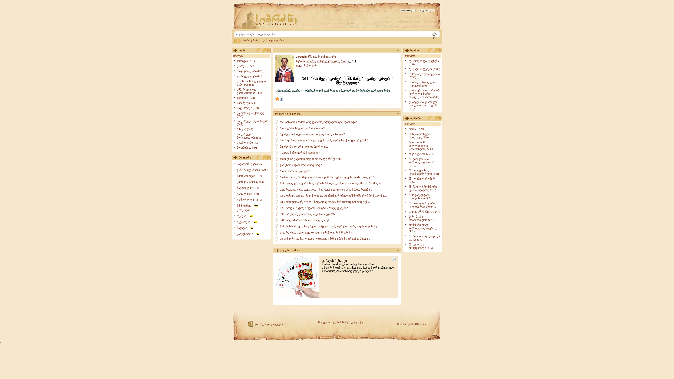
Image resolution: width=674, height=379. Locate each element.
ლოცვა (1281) (246, 60)
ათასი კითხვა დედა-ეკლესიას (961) (422, 84)
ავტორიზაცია (407, 10)
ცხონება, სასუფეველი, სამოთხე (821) (251, 83)
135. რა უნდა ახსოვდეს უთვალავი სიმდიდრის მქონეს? (316, 232)
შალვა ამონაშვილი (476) (425, 211)
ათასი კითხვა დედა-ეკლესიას (326, 61)
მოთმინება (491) (247, 147)
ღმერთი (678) (246, 97)
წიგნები (243, 228)
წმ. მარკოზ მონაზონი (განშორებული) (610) (423, 188)
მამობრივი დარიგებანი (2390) (424, 76)
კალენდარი (246, 233)
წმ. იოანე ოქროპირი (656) (422, 180)
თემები (242, 216)
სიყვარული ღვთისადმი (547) (252, 123)
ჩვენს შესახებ (340, 322)
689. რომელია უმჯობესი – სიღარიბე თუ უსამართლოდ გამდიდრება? (325, 201)
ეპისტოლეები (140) (249, 199)
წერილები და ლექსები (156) (424, 62)
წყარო (415, 50)
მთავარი (245, 157)
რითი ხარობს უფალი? (295, 171)
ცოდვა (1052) (245, 66)
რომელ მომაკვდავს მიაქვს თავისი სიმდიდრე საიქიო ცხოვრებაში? (324, 140)
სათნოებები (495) (248, 142)
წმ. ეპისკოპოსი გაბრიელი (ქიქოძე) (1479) (421, 162)
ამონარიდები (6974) (250, 175)
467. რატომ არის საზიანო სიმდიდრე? (304, 220)
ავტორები (244, 222)
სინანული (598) (246, 102)
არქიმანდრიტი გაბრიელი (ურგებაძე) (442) (423, 228)
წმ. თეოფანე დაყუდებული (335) (421, 246)
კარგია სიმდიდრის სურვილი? (300, 152)
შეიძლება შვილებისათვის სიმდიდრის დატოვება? (312, 134)
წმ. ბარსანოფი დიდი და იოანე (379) (425, 238)
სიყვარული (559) (248, 108)
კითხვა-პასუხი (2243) (250, 181)
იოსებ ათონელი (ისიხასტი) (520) (419, 136)
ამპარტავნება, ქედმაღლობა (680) (249, 91)
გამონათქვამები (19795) (252, 169)
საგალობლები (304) (250, 163)
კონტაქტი (357, 322)
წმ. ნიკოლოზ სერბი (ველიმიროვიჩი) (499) (423, 205)
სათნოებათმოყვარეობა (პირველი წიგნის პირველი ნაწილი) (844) (425, 94)
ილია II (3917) (417, 129)
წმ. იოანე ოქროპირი (322, 56)
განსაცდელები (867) (250, 76)
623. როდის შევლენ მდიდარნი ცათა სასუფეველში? (314, 208)
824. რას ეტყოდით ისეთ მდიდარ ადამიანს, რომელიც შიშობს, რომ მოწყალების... (333, 195)
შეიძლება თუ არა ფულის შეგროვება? (305, 146)
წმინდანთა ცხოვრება (245, 208)
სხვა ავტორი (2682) (421, 153)
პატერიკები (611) (248, 187)
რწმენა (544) (245, 129)
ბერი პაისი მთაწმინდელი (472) (421, 218)
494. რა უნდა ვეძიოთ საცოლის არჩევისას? (308, 214)
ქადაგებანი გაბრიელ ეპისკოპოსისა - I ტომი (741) (423, 105)
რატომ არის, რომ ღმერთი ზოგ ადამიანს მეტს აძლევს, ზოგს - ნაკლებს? (327, 177)
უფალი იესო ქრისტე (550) (250, 115)
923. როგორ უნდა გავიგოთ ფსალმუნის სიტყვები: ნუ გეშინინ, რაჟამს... (326, 189)
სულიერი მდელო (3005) (424, 69)
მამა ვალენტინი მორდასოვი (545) (420, 197)
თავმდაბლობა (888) (250, 71)
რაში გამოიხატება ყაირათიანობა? (302, 128)
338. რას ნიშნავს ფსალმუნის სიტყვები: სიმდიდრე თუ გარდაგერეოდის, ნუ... (329, 226)
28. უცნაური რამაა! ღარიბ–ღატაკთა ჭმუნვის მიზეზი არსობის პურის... (325, 238)
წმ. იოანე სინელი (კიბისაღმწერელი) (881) (424, 172)
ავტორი (416, 118)
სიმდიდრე (311, 65)
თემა (242, 50)
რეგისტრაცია (426, 10)
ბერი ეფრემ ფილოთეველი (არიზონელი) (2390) (421, 146)
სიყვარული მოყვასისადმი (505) (249, 136)
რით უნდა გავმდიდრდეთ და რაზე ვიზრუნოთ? (310, 158)
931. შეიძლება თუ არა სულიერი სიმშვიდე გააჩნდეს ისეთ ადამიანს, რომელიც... (332, 183)
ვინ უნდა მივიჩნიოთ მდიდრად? (301, 165)
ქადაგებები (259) (248, 193)
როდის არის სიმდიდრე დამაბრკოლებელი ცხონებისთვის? (319, 122)
